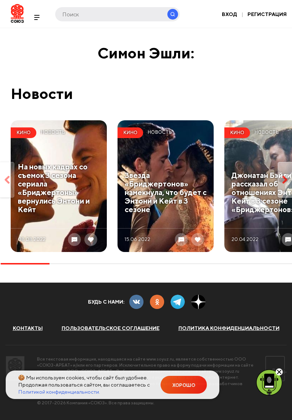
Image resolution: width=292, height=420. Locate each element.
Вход (229, 14)
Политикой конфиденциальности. (59, 392)
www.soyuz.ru (160, 359)
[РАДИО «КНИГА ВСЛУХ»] (269, 382)
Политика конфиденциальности (229, 328)
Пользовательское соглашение (111, 328)
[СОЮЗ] (15, 368)
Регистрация (267, 14)
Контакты (28, 328)
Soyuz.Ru (17, 13)
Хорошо (183, 385)
